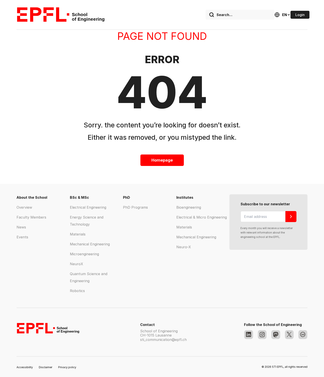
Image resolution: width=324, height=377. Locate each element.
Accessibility (25, 367)
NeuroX (76, 264)
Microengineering (84, 254)
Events (22, 237)
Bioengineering (188, 207)
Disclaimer (45, 367)
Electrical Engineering (88, 207)
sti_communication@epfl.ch (163, 339)
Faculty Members (31, 217)
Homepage (162, 160)
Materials (78, 234)
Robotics (77, 291)
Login (300, 15)
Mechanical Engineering (90, 244)
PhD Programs (135, 207)
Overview (24, 207)
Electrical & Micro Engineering (201, 217)
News (21, 227)
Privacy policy (67, 367)
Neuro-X (183, 247)
